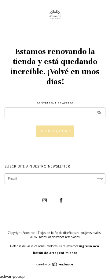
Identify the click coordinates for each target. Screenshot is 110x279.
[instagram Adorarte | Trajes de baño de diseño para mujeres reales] (45, 200)
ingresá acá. (89, 246)
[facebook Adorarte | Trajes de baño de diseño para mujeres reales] (61, 200)
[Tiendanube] (55, 265)
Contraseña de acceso (55, 102)
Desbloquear (55, 131)
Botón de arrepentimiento (55, 253)
